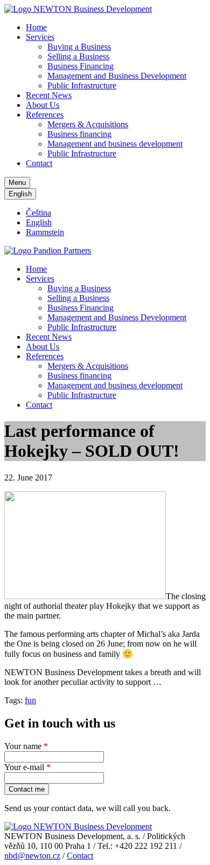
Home (36, 27)
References (45, 114)
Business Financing (80, 66)
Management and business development (115, 143)
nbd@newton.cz (32, 855)
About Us (42, 104)
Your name (26, 746)
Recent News (49, 95)
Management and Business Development (116, 75)
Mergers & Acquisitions (87, 124)
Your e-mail (27, 767)
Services (40, 37)
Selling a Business (78, 56)
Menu (17, 183)
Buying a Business (79, 46)
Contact (39, 163)
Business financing (79, 134)
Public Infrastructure (81, 85)
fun (30, 700)
